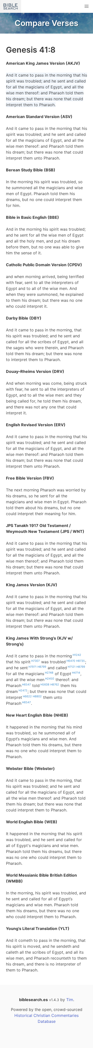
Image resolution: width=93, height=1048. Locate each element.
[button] (86, 6)
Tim (69, 999)
